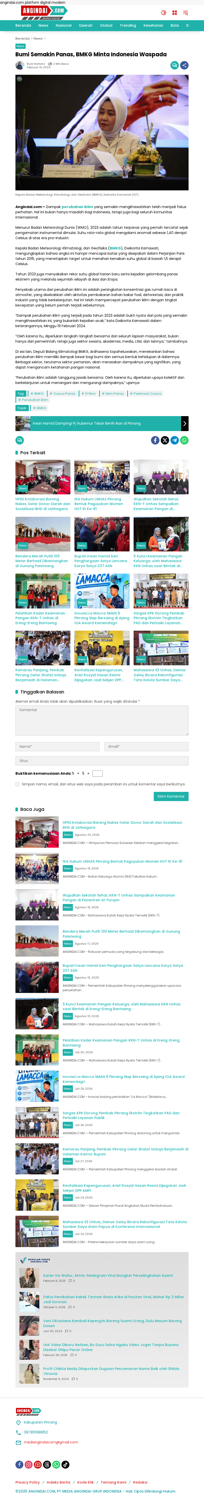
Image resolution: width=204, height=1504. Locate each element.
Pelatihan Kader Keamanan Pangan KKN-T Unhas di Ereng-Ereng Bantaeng (40, 618)
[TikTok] (65, 1465)
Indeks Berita (58, 1482)
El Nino (90, 393)
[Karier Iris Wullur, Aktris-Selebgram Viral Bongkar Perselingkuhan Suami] (29, 1278)
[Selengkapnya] (102, 1260)
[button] (164, 13)
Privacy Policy (27, 1482)
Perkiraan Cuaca (147, 393)
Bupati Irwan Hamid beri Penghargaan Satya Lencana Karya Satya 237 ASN (100, 561)
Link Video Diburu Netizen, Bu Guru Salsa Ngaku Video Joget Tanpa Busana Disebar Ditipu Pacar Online (111, 1347)
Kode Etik (85, 1482)
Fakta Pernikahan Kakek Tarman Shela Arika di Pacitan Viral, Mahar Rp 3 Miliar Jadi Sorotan (113, 1299)
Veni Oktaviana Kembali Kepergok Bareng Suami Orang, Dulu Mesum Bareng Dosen (112, 1323)
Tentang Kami (113, 1482)
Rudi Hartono (36, 64)
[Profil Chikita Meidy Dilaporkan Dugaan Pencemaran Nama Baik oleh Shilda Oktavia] (29, 1374)
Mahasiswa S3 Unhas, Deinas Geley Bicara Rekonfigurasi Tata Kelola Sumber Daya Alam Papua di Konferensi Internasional (160, 675)
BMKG (39, 393)
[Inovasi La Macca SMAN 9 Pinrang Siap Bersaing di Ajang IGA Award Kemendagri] (101, 591)
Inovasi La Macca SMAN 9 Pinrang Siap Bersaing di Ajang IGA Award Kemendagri (101, 618)
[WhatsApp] (184, 440)
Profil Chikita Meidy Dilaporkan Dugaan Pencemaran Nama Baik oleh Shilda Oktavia (111, 1371)
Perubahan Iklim (35, 399)
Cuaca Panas (64, 393)
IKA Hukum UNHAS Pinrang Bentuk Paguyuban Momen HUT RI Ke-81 (98, 504)
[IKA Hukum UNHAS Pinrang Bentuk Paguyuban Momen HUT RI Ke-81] (101, 477)
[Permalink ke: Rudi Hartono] (21, 65)
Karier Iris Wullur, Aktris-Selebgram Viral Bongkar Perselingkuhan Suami (108, 1275)
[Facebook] (155, 440)
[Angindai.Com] (55, 12)
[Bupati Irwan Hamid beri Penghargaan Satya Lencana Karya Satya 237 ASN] (101, 534)
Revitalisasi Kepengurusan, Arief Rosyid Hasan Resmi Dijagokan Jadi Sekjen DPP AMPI (98, 675)
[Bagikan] (184, 65)
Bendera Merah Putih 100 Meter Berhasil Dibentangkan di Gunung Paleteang (41, 561)
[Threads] (47, 1465)
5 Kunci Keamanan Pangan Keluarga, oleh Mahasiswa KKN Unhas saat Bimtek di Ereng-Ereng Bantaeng (158, 561)
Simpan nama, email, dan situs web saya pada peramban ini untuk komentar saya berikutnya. (103, 784)
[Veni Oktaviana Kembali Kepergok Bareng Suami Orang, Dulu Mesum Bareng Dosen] (29, 1326)
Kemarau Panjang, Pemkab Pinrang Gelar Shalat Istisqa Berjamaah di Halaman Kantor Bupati (40, 675)
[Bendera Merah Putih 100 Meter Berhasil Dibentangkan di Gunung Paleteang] (42, 534)
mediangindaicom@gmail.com (51, 1442)
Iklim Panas (115, 393)
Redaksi (140, 1482)
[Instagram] (29, 1465)
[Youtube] (38, 1465)
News (20, 46)
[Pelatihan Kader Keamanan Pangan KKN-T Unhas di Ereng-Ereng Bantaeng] (42, 591)
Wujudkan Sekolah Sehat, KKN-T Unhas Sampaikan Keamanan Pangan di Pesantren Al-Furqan (156, 504)
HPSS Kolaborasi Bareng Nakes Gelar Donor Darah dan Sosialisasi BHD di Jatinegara (42, 504)
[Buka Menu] (175, 13)
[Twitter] (165, 440)
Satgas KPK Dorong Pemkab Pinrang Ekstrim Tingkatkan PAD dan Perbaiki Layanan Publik (159, 618)
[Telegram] (174, 440)
